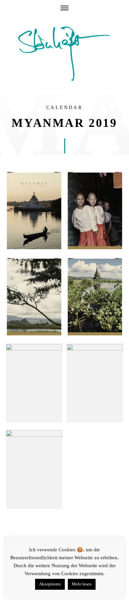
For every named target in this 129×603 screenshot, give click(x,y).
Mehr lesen (82, 583)
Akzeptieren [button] (50, 583)
